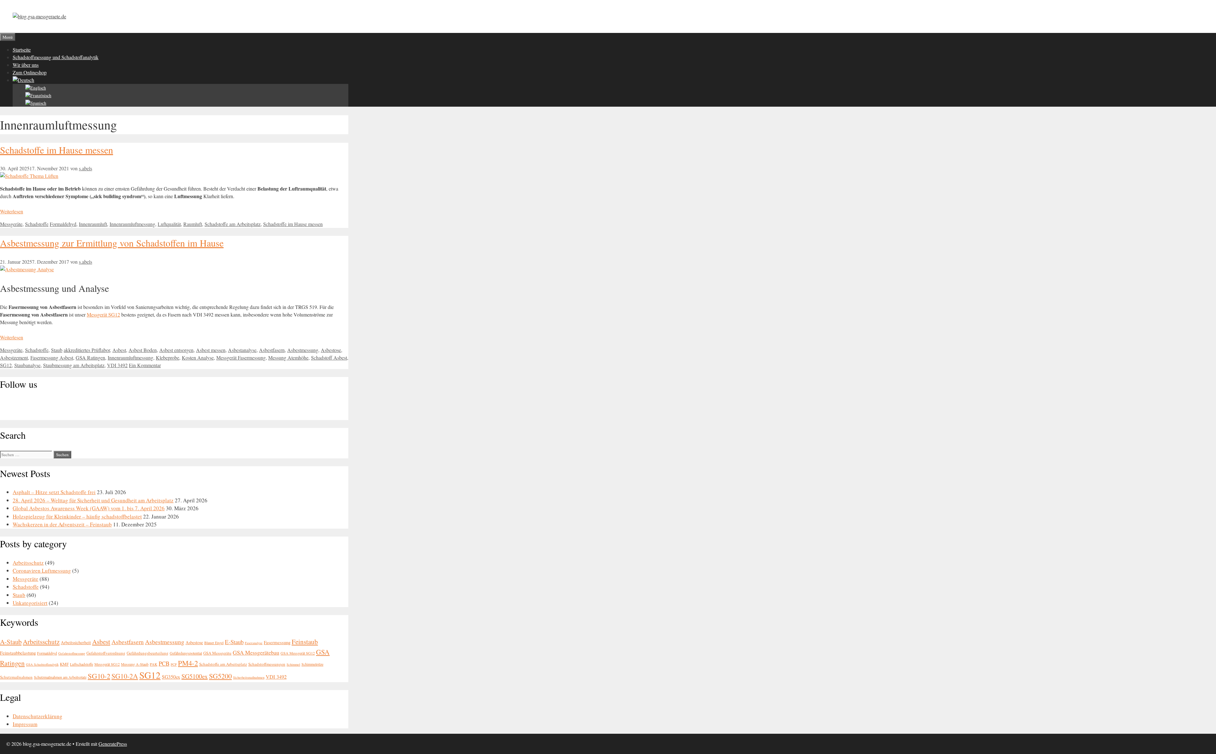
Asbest (119, 350)
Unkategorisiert (30, 602)
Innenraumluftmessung (132, 224)
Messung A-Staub (135, 664)
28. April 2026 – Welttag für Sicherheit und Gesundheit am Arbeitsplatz (93, 500)
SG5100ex (194, 676)
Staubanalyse (27, 365)
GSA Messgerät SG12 (298, 653)
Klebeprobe (167, 357)
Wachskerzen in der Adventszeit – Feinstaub (62, 524)
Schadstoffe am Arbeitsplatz (233, 224)
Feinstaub (305, 641)
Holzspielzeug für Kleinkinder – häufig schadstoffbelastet (77, 516)
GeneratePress (112, 743)
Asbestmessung (302, 350)
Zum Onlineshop (30, 72)
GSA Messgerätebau (256, 652)
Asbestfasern (272, 350)
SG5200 (220, 676)
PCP (174, 664)
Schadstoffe (36, 224)
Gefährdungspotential (186, 653)
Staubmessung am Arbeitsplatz (73, 365)
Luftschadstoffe (81, 664)
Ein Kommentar (145, 365)
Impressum (25, 724)
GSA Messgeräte (217, 653)
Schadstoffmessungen (266, 664)
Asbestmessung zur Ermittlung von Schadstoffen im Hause (112, 242)
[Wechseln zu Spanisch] (35, 103)
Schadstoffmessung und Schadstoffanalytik (55, 57)
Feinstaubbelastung (18, 653)
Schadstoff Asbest (329, 357)
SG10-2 (99, 676)
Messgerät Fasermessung (241, 357)
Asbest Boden (143, 350)
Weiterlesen (11, 211)
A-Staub (11, 641)
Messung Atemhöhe (288, 357)
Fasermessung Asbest (51, 357)
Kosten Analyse (198, 357)
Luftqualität (169, 224)
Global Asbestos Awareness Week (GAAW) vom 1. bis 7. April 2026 (89, 508)
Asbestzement (14, 357)
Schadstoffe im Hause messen (56, 149)
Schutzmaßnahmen (16, 677)
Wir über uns (26, 64)
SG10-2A (124, 676)
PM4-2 (188, 663)
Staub (56, 350)
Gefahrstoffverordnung (105, 653)
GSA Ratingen (90, 357)
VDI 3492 (117, 365)
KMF (64, 664)
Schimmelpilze (312, 664)
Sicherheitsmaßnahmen (248, 677)
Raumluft (192, 224)
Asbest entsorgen (176, 350)
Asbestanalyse (242, 350)
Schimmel (293, 664)
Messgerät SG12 (103, 314)
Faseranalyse (254, 643)
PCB (164, 663)
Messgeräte (11, 224)
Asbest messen (210, 350)
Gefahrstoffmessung (71, 653)
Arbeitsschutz (28, 562)
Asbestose (331, 350)
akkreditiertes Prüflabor (87, 350)
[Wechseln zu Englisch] (35, 88)
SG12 (6, 365)
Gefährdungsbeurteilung (147, 653)
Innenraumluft (93, 224)
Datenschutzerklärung (37, 716)
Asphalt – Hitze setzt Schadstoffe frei (54, 492)
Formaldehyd (63, 224)
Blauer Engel (214, 642)
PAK (153, 664)
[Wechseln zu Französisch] (38, 95)
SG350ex (171, 676)
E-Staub (234, 642)
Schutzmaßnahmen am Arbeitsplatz (60, 677)
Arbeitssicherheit (76, 642)
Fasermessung (277, 642)
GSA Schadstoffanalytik (42, 664)
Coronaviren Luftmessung (42, 570)
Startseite (22, 49)
